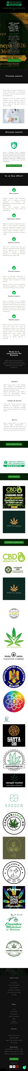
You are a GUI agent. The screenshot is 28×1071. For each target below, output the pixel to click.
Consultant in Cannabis (14, 990)
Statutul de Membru (14, 1016)
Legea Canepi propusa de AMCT (14, 1040)
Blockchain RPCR (14, 1037)
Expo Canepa (14, 1014)
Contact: (14, 1021)
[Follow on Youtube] (17, 1066)
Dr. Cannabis (14, 982)
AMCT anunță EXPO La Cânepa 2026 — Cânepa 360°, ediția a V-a (14, 27)
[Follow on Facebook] (11, 1066)
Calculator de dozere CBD (14, 992)
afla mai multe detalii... (14, 60)
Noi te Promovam (14, 476)
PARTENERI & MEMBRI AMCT (14, 542)
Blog (14, 1018)
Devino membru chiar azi (14, 444)
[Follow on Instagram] (14, 1066)
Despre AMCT (14, 1011)
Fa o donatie (14, 1059)
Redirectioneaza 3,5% (14, 1035)
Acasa (14, 1009)
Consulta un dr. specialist (14, 165)
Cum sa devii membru (14, 985)
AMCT (11, 33)
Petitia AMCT (14, 1042)
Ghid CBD (14, 994)
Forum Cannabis (14, 987)
